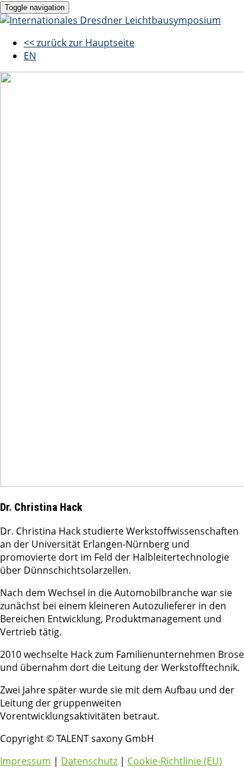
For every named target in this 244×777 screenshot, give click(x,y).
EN (30, 55)
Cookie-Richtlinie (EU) (174, 761)
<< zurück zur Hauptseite (79, 42)
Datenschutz (89, 761)
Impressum (25, 761)
